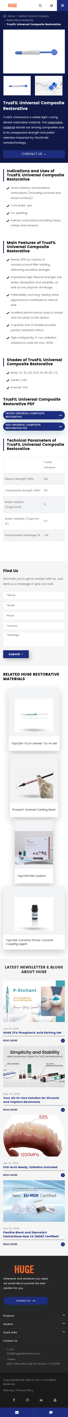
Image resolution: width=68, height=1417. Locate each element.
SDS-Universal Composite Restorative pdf (34, 426)
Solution (8, 1324)
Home (11, 16)
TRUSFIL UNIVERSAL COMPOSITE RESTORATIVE (34, 415)
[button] (61, 84)
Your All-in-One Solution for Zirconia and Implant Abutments (31, 1100)
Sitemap (8, 1390)
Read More (33, 1041)
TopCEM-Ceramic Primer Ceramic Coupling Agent (30, 942)
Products (8, 1316)
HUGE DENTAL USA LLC (31, 1380)
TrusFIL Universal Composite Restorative (34, 24)
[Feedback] (51, 1412)
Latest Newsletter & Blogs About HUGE (34, 969)
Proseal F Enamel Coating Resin (34, 809)
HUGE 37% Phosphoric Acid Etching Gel (32, 1033)
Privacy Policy (24, 1390)
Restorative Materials (20, 20)
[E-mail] (17, 1412)
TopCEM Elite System (31, 876)
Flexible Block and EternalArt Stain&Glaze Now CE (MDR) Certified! (31, 1234)
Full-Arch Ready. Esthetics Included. (30, 1167)
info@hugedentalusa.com (23, 1354)
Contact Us (26, 1301)
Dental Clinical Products (34, 16)
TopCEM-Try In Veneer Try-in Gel (34, 743)
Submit (16, 654)
